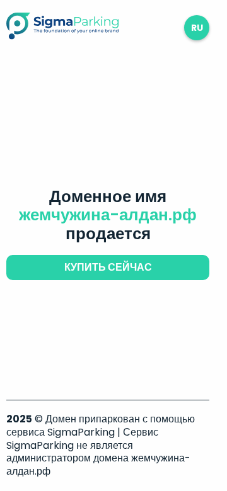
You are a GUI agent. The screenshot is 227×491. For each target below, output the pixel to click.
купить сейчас (108, 267)
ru (197, 27)
